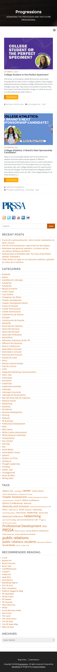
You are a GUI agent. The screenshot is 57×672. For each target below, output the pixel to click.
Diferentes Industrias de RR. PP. (16, 340)
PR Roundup (7, 421)
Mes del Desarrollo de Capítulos (16, 398)
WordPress (16, 667)
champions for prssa (25, 494)
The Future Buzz (9, 618)
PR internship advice (9, 523)
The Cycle (6, 616)
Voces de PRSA (8, 476)
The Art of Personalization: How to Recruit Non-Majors (26, 245)
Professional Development (13, 424)
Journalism (7, 381)
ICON (4, 369)
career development (9, 494)
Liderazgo (6, 389)
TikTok (18, 545)
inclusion (28, 510)
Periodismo (7, 409)
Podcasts (6, 418)
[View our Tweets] (9, 217)
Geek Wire (6, 577)
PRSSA (8, 530)
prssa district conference (37, 531)
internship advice (8, 513)
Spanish (5, 455)
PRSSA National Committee (14, 435)
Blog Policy (22, 659)
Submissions (34, 659)
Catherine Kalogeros (15, 187)
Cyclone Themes (38, 667)
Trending (30, 190)
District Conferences (11, 346)
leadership (32, 513)
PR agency (42, 520)
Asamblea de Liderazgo (12, 280)
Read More (12, 97)
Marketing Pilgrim (10, 582)
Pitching (5, 415)
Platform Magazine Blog (12, 591)
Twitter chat (7, 470)
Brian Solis (6, 566)
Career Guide (8, 292)
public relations (15, 537)
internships (21, 513)
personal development (26, 520)
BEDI (11, 491)
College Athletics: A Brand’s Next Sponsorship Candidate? (28, 151)
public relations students (19, 541)
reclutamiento (8, 438)
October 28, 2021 (11, 147)
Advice (5, 277)
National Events (9, 401)
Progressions (23, 664)
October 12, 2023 (11, 72)
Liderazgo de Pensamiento (13, 395)
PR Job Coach (8, 596)
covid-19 (18, 500)
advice (5, 491)
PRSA (4, 427)
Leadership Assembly (11, 386)
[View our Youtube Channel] (18, 217)
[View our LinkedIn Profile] (23, 217)
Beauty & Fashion (9, 289)
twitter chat (25, 545)
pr (37, 519)
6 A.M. (5, 558)
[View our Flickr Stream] (28, 217)
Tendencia (6, 461)
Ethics (4, 361)
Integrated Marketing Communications (19, 372)
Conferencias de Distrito (12, 315)
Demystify (6, 323)
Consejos (6, 317)
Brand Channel (8, 563)
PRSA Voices (7, 429)
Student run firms (10, 458)
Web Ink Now (8, 627)
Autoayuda (7, 283)
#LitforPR (6, 274)
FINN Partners (13, 509)
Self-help (6, 444)
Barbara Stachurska (14, 104)
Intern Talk (6, 375)
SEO (4, 447)
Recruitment (7, 441)
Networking (7, 404)
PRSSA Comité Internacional (14, 432)
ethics (5, 510)
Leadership (7, 383)
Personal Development (12, 412)
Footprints (6, 574)
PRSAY (4, 607)
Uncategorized (34, 104)
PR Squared (7, 602)
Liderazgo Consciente (11, 392)
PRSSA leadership (8, 534)
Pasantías (6, 407)
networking (32, 516)
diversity (27, 503)
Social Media (7, 450)
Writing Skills (8, 478)
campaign (17, 491)
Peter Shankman (9, 588)
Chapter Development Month (15, 303)
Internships (7, 378)
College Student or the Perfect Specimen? (26, 74)
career (26, 490)
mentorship (43, 513)
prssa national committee (25, 534)
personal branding (9, 520)
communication (8, 500)
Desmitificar (7, 337)
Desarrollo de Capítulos (12, 326)
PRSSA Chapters (20, 531)
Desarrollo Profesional (12, 335)
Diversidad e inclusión (12, 352)
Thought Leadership (15, 190)
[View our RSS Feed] (4, 217)
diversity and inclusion (15, 506)
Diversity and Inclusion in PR (40, 506)
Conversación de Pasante (13, 320)
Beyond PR (6, 560)
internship (37, 510)
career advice (38, 491)
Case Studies (7, 294)
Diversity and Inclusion (12, 355)
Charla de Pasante (10, 306)
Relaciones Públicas (44, 542)
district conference (30, 500)
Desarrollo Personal (10, 329)
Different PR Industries (12, 343)
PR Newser (7, 599)
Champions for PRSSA (11, 297)
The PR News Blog (10, 624)
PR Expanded (8, 593)
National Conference (12, 516)
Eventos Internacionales (12, 363)
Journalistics (7, 580)
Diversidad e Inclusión (12, 349)
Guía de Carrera (9, 366)
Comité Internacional (11, 309)
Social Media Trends (11, 452)
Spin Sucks (7, 613)
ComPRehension (9, 569)
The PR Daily (7, 621)
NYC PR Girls (7, 585)
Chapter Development (11, 300)
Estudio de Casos (9, 358)
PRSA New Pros (8, 605)
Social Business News (11, 610)
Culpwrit (6, 571)
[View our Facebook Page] (14, 217)
